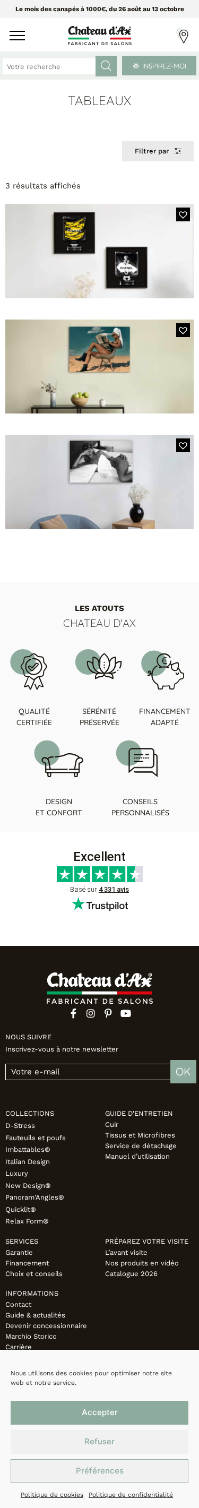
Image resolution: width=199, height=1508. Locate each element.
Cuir (111, 1124)
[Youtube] (126, 1013)
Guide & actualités (35, 1315)
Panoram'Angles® (34, 1197)
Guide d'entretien (139, 1113)
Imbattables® (27, 1149)
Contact (18, 1304)
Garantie (19, 1252)
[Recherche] (106, 66)
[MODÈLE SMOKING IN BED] (99, 482)
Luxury (16, 1173)
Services (21, 1241)
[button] (183, 214)
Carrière (18, 1347)
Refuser (99, 1441)
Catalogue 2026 (131, 1274)
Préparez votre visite (146, 1241)
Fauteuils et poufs (35, 1138)
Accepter (100, 1412)
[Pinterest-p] (108, 1013)
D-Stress (20, 1126)
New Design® (28, 1186)
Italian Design (27, 1162)
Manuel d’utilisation (137, 1156)
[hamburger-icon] (17, 37)
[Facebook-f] (73, 1013)
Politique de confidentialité (131, 1494)
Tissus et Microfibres (140, 1135)
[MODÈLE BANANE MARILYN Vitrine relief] (99, 251)
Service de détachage (141, 1146)
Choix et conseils (34, 1274)
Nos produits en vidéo (142, 1263)
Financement (27, 1263)
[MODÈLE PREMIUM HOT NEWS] (99, 367)
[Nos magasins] (182, 36)
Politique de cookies (52, 1494)
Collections (29, 1113)
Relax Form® (27, 1221)
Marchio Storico (31, 1336)
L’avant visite (126, 1252)
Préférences (100, 1471)
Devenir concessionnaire (46, 1326)
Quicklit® (20, 1209)
